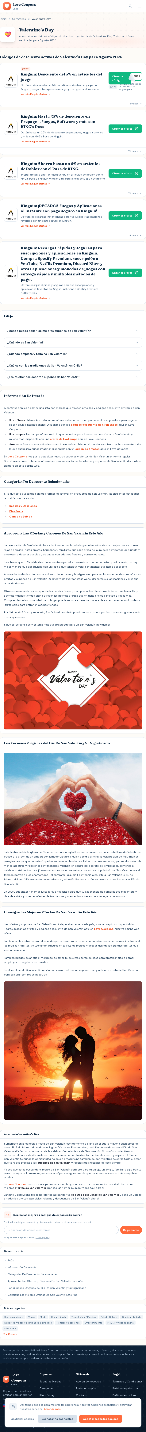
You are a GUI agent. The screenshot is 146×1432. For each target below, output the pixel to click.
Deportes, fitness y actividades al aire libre (28, 1322)
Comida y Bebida (20, 516)
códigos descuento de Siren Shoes (94, 424)
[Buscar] (130, 6)
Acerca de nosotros (88, 1381)
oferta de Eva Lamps (63, 439)
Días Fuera (16, 511)
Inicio (3, 19)
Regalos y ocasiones (68, 1322)
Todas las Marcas (50, 1381)
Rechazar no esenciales (57, 1419)
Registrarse (131, 1230)
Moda (43, 1317)
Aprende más (52, 1409)
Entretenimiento (93, 1322)
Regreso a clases (13, 1317)
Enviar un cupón (86, 1388)
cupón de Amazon (87, 449)
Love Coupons (17, 456)
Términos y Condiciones (128, 1381)
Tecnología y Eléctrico (83, 1317)
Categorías (19, 19)
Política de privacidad (126, 1388)
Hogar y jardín (59, 1317)
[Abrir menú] (139, 6)
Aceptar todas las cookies (100, 1419)
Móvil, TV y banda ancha (120, 1322)
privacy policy (42, 1237)
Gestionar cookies (22, 1419)
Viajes (31, 1317)
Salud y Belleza (109, 1317)
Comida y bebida (131, 1317)
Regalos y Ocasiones (23, 506)
